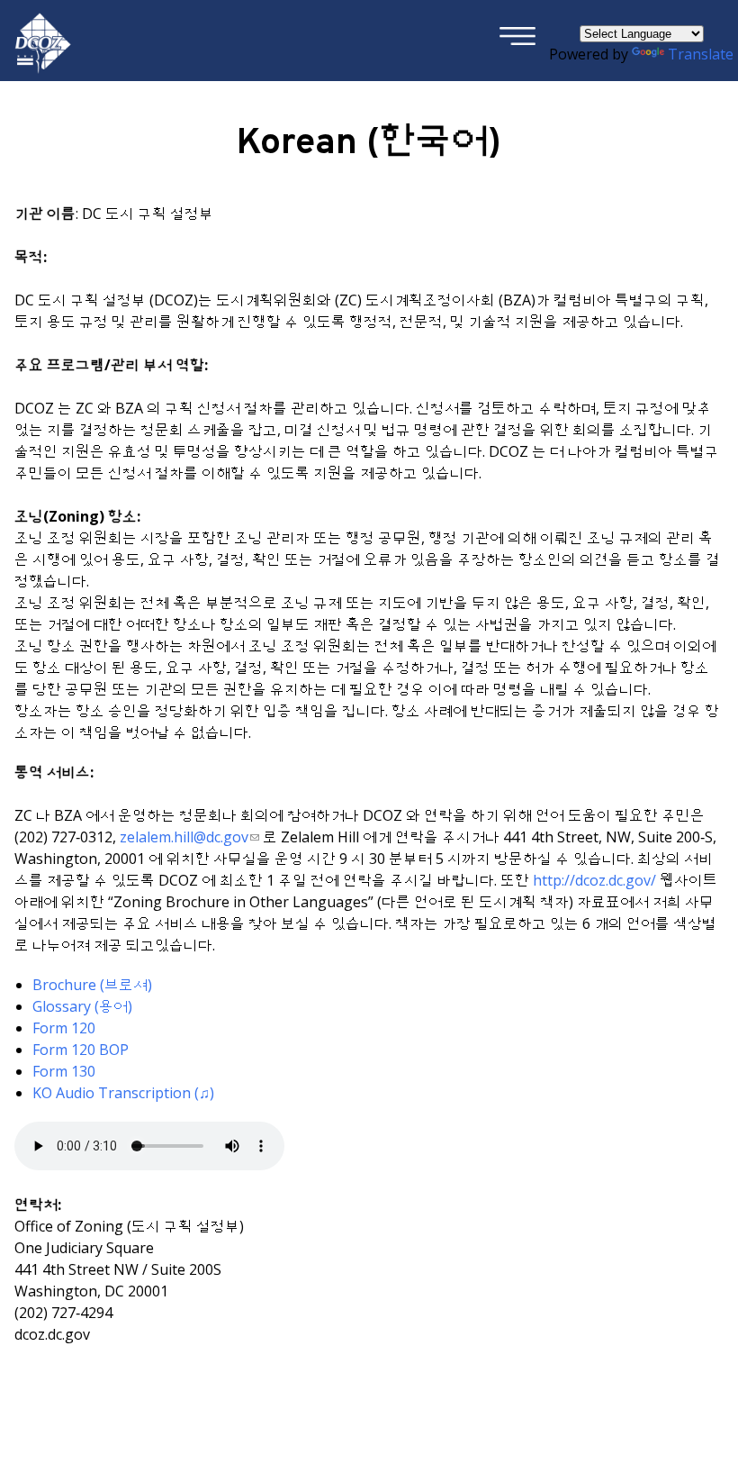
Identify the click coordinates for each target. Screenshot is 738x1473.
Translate (701, 54)
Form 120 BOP (80, 1049)
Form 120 (63, 1028)
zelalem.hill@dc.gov (184, 837)
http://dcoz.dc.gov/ (594, 880)
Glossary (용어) (82, 1006)
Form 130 (63, 1071)
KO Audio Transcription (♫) (123, 1093)
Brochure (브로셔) (92, 985)
